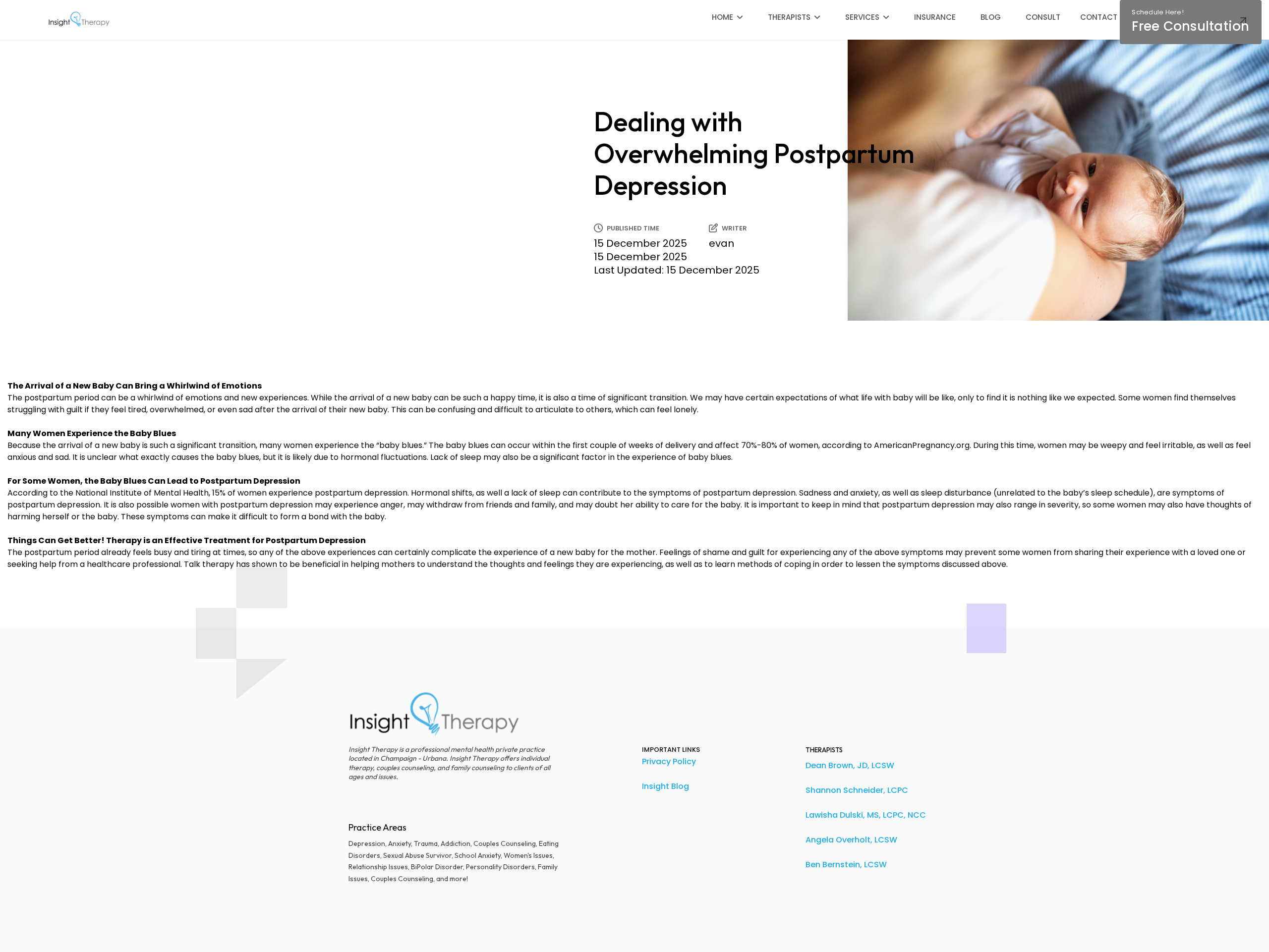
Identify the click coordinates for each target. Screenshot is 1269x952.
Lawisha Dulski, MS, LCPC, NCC (866, 815)
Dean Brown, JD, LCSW (850, 765)
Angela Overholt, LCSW (851, 839)
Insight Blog (665, 786)
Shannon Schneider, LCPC (857, 790)
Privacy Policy (669, 761)
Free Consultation (1190, 21)
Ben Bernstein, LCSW (846, 864)
